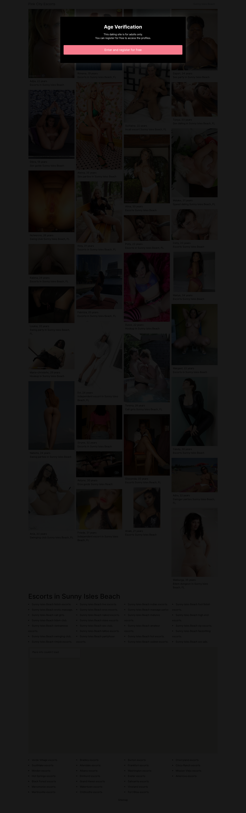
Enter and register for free (123, 50)
